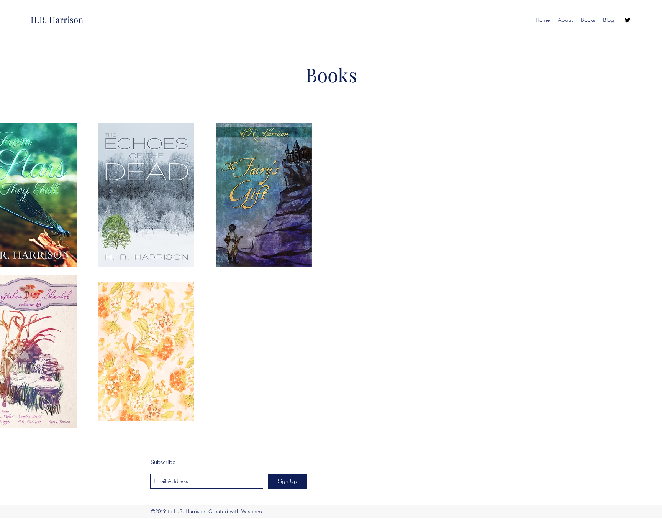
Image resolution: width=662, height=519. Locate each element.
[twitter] (627, 20)
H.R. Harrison (57, 19)
